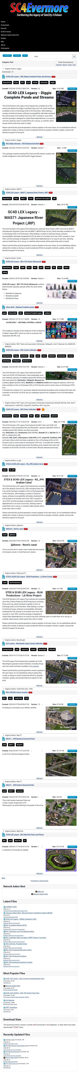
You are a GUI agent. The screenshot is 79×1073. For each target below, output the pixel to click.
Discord (3, 28)
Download (72, 88)
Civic (59, 267)
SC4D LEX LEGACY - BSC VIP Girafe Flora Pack (22, 993)
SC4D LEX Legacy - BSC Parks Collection (21, 409)
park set (54, 416)
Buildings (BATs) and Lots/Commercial (13, 935)
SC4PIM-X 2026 (11, 907)
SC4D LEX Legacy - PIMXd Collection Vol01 (21, 919)
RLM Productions (15, 582)
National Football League (33, 313)
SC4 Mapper (9, 1000)
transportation (7, 649)
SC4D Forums (6, 32)
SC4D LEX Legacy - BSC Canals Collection (21, 350)
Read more (39, 137)
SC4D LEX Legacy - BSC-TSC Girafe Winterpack (23, 262)
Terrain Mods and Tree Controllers (12, 1049)
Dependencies (7, 982)
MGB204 (52, 356)
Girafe (48, 267)
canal (31, 198)
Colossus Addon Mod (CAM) (10, 917)
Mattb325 (24, 356)
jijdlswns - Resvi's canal (14, 529)
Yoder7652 (18, 698)
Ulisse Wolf (12, 313)
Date (70, 65)
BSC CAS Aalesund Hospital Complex (18, 962)
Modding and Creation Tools (10, 1043)
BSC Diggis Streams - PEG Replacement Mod (22, 144)
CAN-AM (52, 649)
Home (3, 22)
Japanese (24, 649)
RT (25, 840)
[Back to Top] (75, 1069)
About (3, 45)
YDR (26, 698)
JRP (54, 198)
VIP (54, 267)
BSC (22, 82)
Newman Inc (27, 361)
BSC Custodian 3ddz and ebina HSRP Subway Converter (25, 938)
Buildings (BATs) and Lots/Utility (11, 954)
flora (29, 267)
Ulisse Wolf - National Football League (20, 307)
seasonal (20, 791)
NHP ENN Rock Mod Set (12, 1051)
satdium (47, 313)
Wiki (2, 42)
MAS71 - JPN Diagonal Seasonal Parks (20, 739)
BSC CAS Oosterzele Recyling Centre (18, 950)
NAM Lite (40, 892)
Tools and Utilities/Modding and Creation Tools (15, 911)
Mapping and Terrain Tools (10, 1004)
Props (16, 82)
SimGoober (61, 356)
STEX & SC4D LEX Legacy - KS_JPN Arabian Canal (24, 464)
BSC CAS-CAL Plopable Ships (16, 944)
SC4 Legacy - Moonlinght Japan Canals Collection (24, 644)
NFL (20, 313)
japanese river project (43, 198)
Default (58, 65)
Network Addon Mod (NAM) (10, 990)
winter (66, 267)
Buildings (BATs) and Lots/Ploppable (12, 948)
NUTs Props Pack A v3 (11, 1063)
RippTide (18, 840)
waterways (44, 82)
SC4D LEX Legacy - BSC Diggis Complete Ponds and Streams (28, 77)
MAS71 (23, 198)
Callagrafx (16, 361)
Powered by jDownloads (39, 881)
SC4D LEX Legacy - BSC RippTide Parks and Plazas (25, 835)
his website (35, 666)
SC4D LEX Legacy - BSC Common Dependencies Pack (24, 979)
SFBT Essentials (11, 1007)
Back (3, 878)
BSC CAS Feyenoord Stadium (15, 956)
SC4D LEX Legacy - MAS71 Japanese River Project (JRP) (27, 193)
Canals (35, 82)
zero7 (44, 356)
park (28, 82)
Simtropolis (5, 48)
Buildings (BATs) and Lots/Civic (11, 960)
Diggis (53, 82)
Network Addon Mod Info (10, 35)
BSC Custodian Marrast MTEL (16, 925)
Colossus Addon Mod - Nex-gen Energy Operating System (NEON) (28, 913)
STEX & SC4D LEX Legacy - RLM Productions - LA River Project (29, 577)
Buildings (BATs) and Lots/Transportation (14, 929)
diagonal (20, 744)
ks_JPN (12, 470)
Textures (24, 416)
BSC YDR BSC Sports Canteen (17, 692)
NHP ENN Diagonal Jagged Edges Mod (16, 1046)
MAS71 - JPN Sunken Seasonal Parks (20, 785)
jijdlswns (12, 535)
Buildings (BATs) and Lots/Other (11, 923)
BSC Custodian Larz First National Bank (19, 931)
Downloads (5, 25)
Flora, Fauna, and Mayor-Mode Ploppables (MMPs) (16, 997)
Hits (74, 65)
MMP (22, 267)
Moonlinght (42, 649)
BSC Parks (45, 416)
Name (65, 65)
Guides (3, 38)
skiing (5, 272)
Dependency (7, 82)
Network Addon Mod (40, 894)
